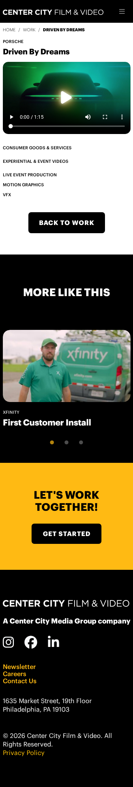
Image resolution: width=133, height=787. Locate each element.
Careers (14, 674)
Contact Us (20, 681)
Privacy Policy (24, 753)
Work (29, 29)
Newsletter (19, 666)
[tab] (52, 442)
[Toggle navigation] (122, 11)
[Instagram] (9, 642)
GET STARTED (66, 534)
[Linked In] (54, 642)
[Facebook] (31, 642)
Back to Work (66, 223)
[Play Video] (66, 97)
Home (9, 29)
